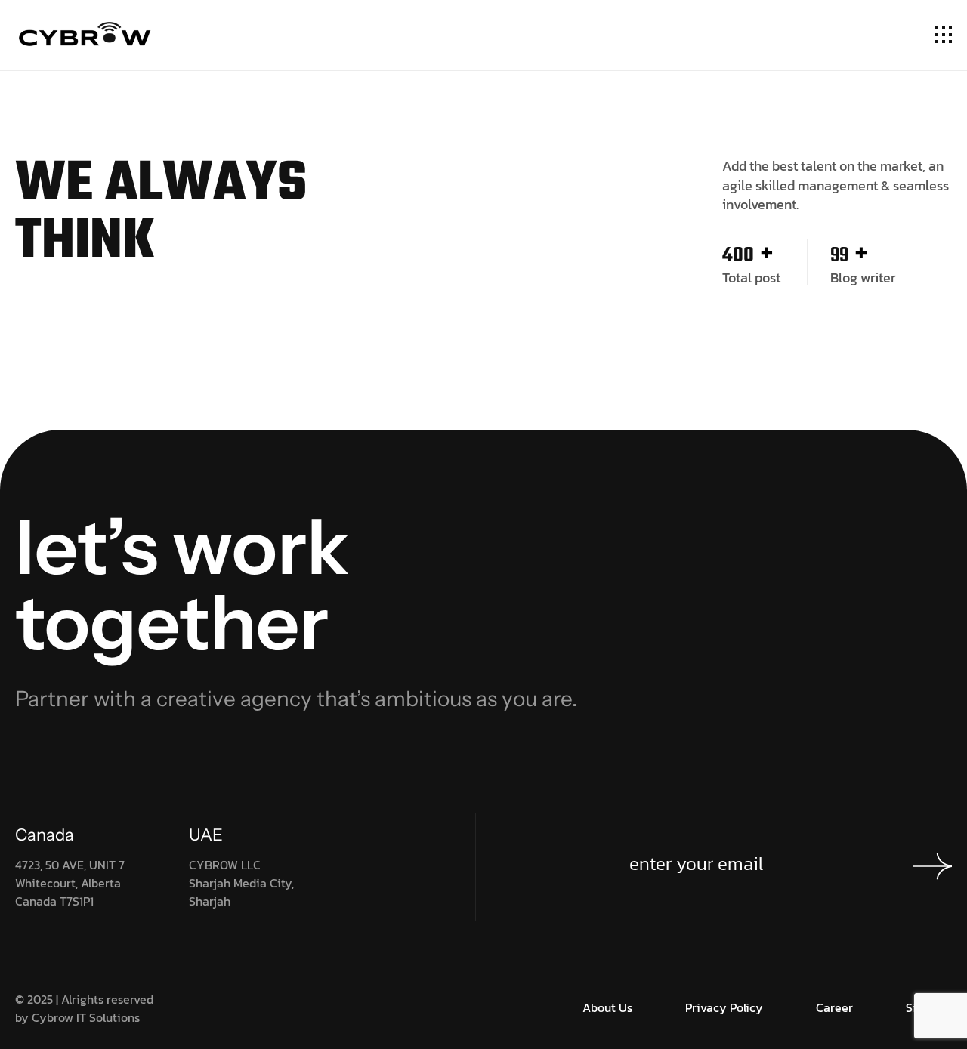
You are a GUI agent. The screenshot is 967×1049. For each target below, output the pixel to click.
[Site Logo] (85, 37)
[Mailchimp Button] (932, 866)
